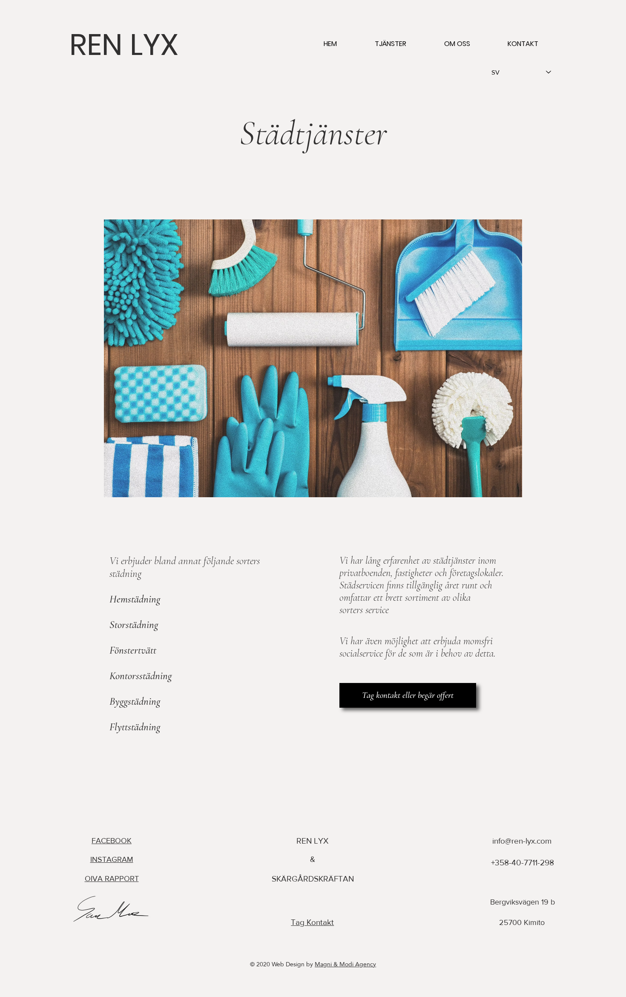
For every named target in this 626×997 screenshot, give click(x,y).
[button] (390, 44)
